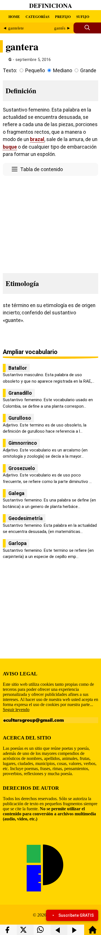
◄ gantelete (13, 28)
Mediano (62, 70)
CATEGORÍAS (37, 16)
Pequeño (35, 70)
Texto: (10, 70)
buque (10, 147)
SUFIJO (82, 16)
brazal (37, 139)
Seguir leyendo (16, 709)
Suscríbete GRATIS (76, 915)
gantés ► (62, 28)
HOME (14, 16)
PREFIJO (63, 16)
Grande (88, 70)
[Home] (92, 932)
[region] (50, 223)
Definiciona (50, 5)
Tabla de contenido (41, 169)
